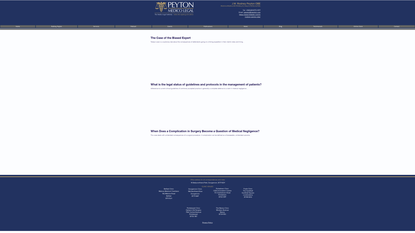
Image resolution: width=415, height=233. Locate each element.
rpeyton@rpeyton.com (252, 12)
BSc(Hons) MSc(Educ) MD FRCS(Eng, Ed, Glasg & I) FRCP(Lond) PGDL (240, 6)
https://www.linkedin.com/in (249, 15)
